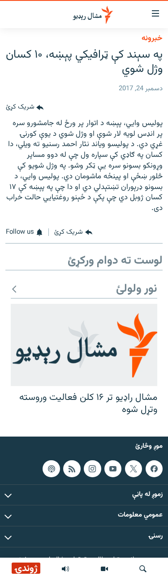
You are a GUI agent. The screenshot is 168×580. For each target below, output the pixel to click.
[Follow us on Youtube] (112, 468)
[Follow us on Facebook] (154, 468)
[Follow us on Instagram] (92, 468)
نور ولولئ (136, 289)
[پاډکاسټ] (51, 468)
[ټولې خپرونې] (65, 569)
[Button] (24, 107)
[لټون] (142, 569)
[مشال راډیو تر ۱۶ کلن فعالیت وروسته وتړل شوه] (84, 345)
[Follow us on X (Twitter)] (133, 468)
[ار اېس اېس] (71, 468)
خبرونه (152, 38)
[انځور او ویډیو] (104, 569)
